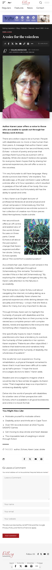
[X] (41, 554)
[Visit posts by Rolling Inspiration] (5, 51)
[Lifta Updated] (26, 18)
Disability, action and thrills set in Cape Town (26, 420)
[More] (32, 44)
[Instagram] (48, 554)
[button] (5, 2)
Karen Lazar (33, 449)
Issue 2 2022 (7, 32)
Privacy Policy (8, 528)
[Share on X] (12, 44)
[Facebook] (38, 554)
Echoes (24, 449)
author (17, 449)
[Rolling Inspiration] (26, 2)
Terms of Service (24, 528)
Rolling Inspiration (19, 50)
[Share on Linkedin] (16, 44)
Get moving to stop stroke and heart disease (26, 432)
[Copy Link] (24, 44)
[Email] (20, 44)
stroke (42, 449)
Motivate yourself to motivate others (22, 416)
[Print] (28, 44)
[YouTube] (44, 554)
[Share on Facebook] (8, 44)
